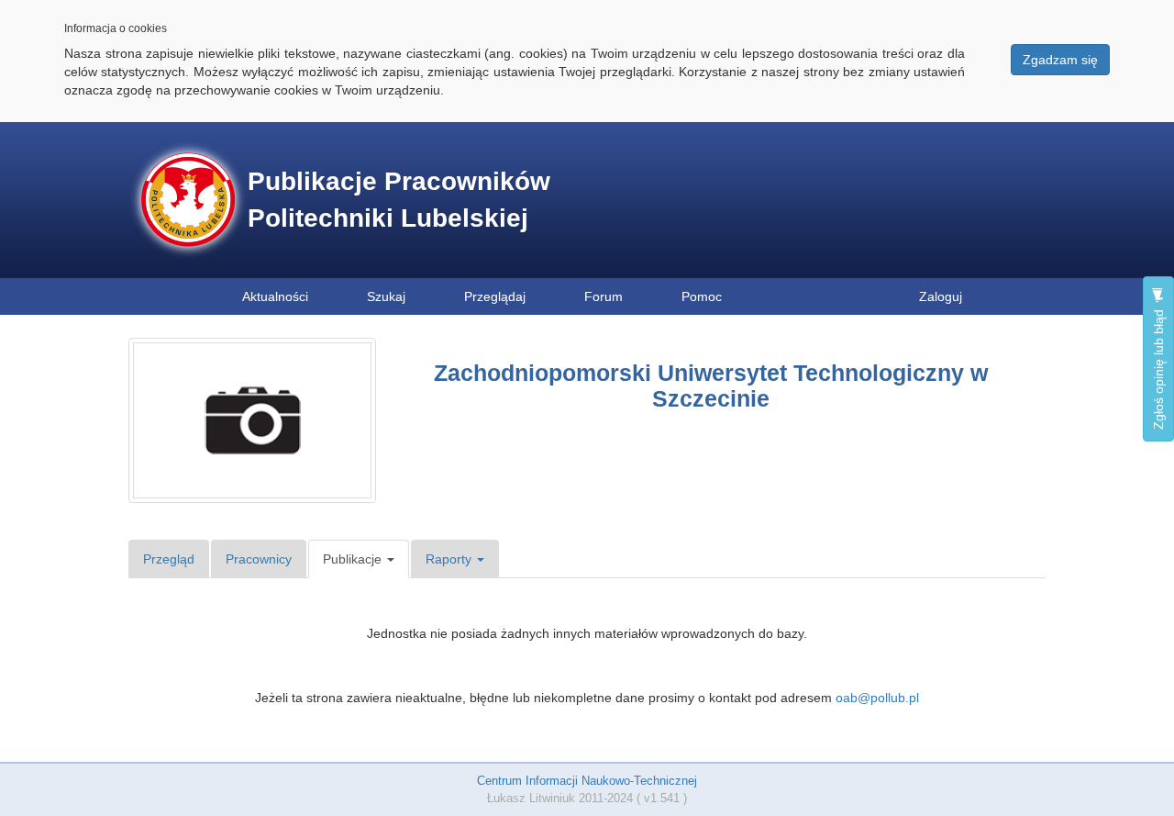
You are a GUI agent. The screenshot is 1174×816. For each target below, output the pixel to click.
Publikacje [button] (354, 559)
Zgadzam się (1060, 59)
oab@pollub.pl (877, 697)
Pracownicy (259, 559)
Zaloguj (940, 296)
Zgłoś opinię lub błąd (1158, 368)
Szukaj (386, 296)
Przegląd (168, 559)
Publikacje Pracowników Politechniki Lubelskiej (399, 199)
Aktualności (275, 296)
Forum (603, 296)
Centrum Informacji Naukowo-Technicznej (587, 781)
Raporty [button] (450, 559)
